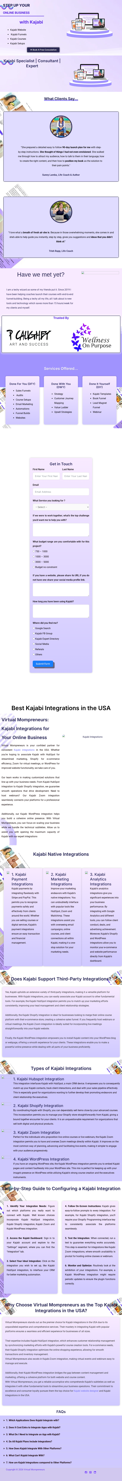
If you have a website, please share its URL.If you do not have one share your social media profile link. (61, 577)
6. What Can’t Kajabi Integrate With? (25, 1455)
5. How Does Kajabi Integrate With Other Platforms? (33, 1448)
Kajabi (27, 996)
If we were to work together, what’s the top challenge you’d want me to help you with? (61, 517)
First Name (38, 469)
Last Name (68, 469)
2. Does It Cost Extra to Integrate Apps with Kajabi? (33, 1427)
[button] (61, 1420)
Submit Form (43, 663)
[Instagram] (90, 1472)
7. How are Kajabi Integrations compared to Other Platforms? (39, 1462)
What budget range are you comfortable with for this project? (61, 543)
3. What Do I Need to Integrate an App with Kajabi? (33, 1434)
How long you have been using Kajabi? (53, 601)
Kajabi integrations (24, 749)
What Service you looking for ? (49, 500)
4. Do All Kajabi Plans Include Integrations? (29, 1441)
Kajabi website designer (86, 1390)
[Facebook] (86, 1472)
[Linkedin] (95, 1472)
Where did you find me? (45, 623)
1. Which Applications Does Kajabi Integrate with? (32, 1420)
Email (36, 484)
